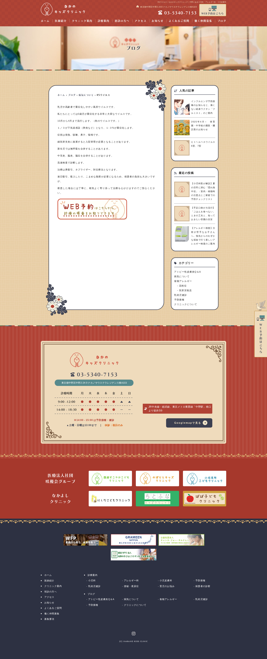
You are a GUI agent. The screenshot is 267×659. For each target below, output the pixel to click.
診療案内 (103, 21)
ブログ (221, 21)
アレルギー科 (131, 580)
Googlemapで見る (187, 423)
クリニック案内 (82, 21)
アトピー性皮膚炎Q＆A (187, 271)
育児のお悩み (167, 586)
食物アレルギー (183, 281)
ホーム (45, 21)
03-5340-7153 (97, 374)
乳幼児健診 (180, 295)
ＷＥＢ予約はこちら (260, 338)
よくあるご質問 (179, 21)
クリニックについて (185, 304)
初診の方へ (122, 21)
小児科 (92, 580)
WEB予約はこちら (212, 13)
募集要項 (49, 619)
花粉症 (183, 285)
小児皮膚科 (166, 580)
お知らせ (157, 21)
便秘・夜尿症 (131, 586)
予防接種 (179, 299)
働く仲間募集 (203, 21)
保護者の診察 (202, 586)
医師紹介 (61, 21)
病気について (181, 276)
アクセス (140, 21)
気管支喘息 (185, 290)
